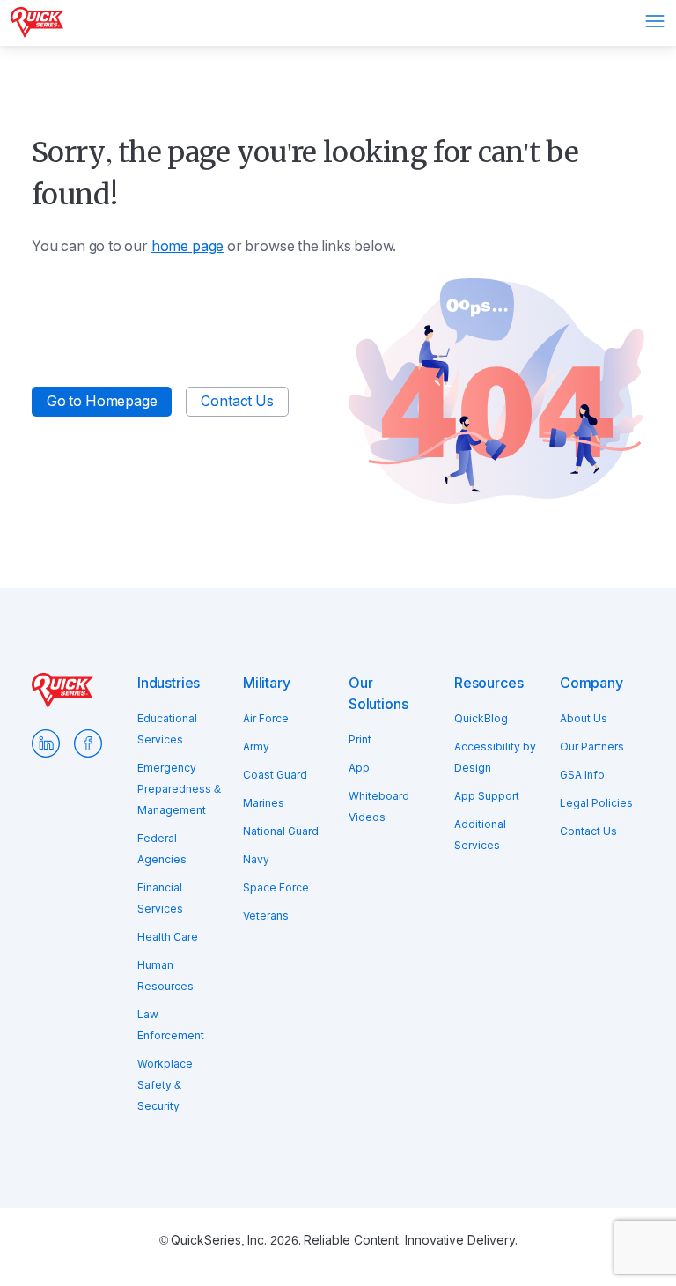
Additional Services (480, 835)
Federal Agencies (162, 849)
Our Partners (592, 747)
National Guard (281, 831)
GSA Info (582, 775)
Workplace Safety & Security (165, 1085)
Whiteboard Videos (379, 807)
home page (187, 246)
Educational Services (167, 729)
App (359, 768)
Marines (263, 803)
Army (256, 747)
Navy (256, 860)
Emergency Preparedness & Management (179, 789)
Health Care (167, 937)
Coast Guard (275, 775)
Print (360, 740)
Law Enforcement (170, 1025)
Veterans (266, 916)
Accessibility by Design (495, 757)
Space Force (276, 888)
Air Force (266, 719)
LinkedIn (46, 743)
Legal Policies (596, 803)
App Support (486, 796)
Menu (654, 21)
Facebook (88, 743)
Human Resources (165, 976)
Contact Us (237, 401)
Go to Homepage (102, 401)
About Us (583, 719)
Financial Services (160, 898)
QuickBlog (481, 719)
